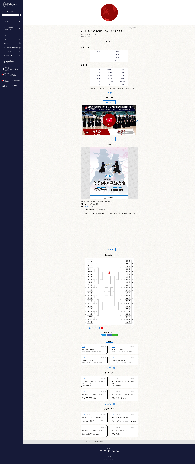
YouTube (110, 139)
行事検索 (6, 21)
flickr (110, 102)
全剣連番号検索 (8, 28)
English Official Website (9, 62)
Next (137, 120)
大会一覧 (85, 441)
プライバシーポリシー (109, 456)
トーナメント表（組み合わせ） (91, 328)
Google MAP (109, 249)
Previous (81, 120)
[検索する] (19, 15)
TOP (81, 441)
